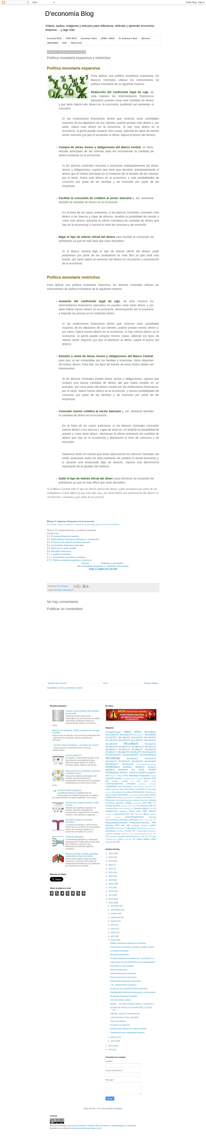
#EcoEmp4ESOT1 (114, 755)
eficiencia (144, 800)
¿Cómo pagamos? (74, 755)
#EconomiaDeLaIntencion (146, 764)
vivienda (109, 842)
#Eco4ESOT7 (137, 740)
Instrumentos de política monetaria (69, 557)
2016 (110, 891)
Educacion (110, 800)
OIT (154, 820)
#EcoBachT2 (150, 747)
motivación (133, 820)
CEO (138, 781)
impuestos (123, 811)
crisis (108, 789)
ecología (138, 797)
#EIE (133, 770)
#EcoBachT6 (150, 749)
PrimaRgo (120, 831)
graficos (145, 808)
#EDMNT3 (152, 767)
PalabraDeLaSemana (139, 823)
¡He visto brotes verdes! (120, 1000)
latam (141, 814)
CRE (154, 786)
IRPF (133, 814)
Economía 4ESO (54, 38)
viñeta (153, 839)
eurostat (116, 806)
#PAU (126, 776)
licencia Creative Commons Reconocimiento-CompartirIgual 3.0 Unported (103, 1126)
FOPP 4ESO (71, 38)
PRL (134, 831)
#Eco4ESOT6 (124, 740)
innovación (110, 814)
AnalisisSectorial (129, 778)
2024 (110, 861)
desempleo (123, 795)
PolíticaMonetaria (132, 828)
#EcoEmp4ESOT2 (131, 755)
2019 (110, 880)
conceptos (130, 784)
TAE (142, 836)
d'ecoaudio (152, 789)
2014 (110, 899)
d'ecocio (109, 792)
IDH (151, 808)
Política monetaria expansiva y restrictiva (72, 560)
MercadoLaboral (112, 820)
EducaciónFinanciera (124, 800)
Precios (143, 828)
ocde (146, 820)
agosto (114, 921)
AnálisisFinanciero (114, 778)
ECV (154, 797)
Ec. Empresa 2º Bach (128, 38)
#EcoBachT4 (124, 749)
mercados (123, 820)
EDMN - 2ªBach (108, 38)
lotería (108, 817)
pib (122, 825)
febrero (114, 1037)
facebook (123, 806)
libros (146, 814)
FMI (150, 806)
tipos (154, 836)
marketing (152, 817)
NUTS (141, 820)
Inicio (105, 683)
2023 (110, 865)
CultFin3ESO (129, 789)
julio (113, 925)
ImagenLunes (112, 811)
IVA (136, 814)
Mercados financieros (61, 551)
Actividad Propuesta (139, 775)
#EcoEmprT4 (124, 761)
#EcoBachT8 (123, 752)
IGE (154, 808)
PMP (128, 825)
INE (145, 811)
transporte (128, 839)
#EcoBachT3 (111, 749)
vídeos (146, 839)
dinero (153, 795)
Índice (131, 811)
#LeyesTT (113, 776)
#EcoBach (58, 590)
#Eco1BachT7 (138, 735)
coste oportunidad (124, 786)
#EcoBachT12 (138, 747)
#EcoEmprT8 (128, 764)
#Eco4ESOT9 (111, 744)
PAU (154, 822)
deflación (114, 795)
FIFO (138, 806)
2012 (110, 1046)
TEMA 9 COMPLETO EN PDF (103, 569)
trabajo (120, 839)
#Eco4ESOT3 (137, 737)
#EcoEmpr (113, 758)
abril (113, 936)
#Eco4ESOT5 (111, 740)
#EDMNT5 (110, 770)
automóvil (139, 778)
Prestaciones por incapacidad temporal (127, 1032)
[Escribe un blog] (78, 586)
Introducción (52, 533)
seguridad (121, 836)
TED (146, 836)
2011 (110, 1049)
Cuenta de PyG (117, 789)
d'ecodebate (117, 792)
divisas (119, 797)
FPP (154, 806)
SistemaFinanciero (133, 836)
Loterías (118, 817)
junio (113, 929)
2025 (110, 857)
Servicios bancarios (118, 970)
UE (134, 839)
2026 (110, 853)
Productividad (141, 831)
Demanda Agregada (74, 837)
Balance (147, 778)
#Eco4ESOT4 (150, 737)
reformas (125, 834)
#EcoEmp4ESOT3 (148, 755)
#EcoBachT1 (150, 744)
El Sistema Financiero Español (123, 996)
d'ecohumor (138, 792)
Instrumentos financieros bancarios (67, 545)
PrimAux (128, 831)
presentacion (151, 828)
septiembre (116, 917)
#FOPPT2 (133, 773)
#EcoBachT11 (125, 747)
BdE (107, 781)
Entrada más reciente (57, 683)
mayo (113, 932)
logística (153, 814)
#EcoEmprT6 (150, 761)
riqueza (150, 834)
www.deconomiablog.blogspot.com (86, 1128)
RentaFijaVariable (139, 834)
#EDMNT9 (123, 770)
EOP (65, 43)
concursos (142, 784)
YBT (118, 842)
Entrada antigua (151, 683)
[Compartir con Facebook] (84, 586)
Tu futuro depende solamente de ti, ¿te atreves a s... (132, 958)
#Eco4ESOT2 (124, 737)
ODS (150, 820)
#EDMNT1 (127, 767)
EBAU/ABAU (52, 43)
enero (113, 1041)
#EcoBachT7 (111, 752)
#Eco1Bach (150, 732)
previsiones (111, 831)
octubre (114, 913)
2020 (110, 876)
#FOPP (152, 769)
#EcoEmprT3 (111, 761)
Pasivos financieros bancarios (123, 977)
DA (155, 792)
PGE (117, 825)
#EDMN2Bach (113, 767)
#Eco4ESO (150, 734)
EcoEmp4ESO (128, 797)
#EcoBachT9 (68, 590)
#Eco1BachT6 (126, 735)
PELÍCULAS (76, 43)
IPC (128, 814)
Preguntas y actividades (112, 563)
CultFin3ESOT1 (141, 789)
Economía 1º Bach (89, 38)
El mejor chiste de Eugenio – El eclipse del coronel (76, 745)
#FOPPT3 (142, 773)
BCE (154, 778)
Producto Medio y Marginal (69, 790)
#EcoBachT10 (112, 747)
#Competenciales (113, 732)
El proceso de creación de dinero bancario (70, 542)
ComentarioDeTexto (114, 784)
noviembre (116, 910)
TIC (150, 836)
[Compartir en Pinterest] (87, 586)
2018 (110, 884)
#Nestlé (120, 776)
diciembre (115, 906)
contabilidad (111, 786)
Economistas (147, 797)
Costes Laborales (145, 786)
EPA (150, 803)
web (114, 842)
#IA (107, 776)
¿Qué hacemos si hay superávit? (124, 1017)
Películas (110, 825)
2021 (110, 872)
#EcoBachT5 (137, 749)
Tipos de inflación (118, 1021)
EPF (154, 803)
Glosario (85, 563)
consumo (152, 784)
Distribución (111, 797)
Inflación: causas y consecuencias (125, 1014)
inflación (152, 811)
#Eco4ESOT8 (150, 740)
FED (133, 806)
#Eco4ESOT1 (111, 737)
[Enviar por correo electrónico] (75, 586)
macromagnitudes (134, 817)
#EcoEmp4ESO (149, 752)
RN (155, 834)
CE (132, 781)
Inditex (138, 811)
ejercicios (120, 803)
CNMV (146, 781)
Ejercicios (145, 38)
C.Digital (124, 781)
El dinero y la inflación (120, 1025)
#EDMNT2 (140, 767)
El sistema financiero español (65, 536)
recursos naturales (113, 834)
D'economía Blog (69, 13)
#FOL (142, 769)
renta (131, 834)
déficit (108, 795)
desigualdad (133, 795)
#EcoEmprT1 (132, 758)
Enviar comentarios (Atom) (71, 688)
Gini (120, 808)
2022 (110, 869)
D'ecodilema (127, 792)
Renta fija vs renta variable (63, 548)
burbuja (115, 781)
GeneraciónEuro (112, 808)
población (136, 825)
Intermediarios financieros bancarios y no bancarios (75, 539)
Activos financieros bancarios (123, 973)
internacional (120, 814)
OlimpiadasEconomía (116, 822)
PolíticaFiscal (120, 828)
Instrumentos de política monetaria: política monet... (132, 947)
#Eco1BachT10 (112, 735)
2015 (110, 895)
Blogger (118, 1108)
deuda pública (144, 795)
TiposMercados (111, 839)
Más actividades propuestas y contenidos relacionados (103, 566)
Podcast (144, 825)
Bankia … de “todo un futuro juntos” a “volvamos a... (132, 1004)
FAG (129, 806)
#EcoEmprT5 (137, 761)
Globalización (128, 808)
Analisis (153, 776)
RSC (107, 836)
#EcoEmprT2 (150, 758)
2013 (110, 903)
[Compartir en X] (81, 586)
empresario (137, 803)
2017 (110, 887)
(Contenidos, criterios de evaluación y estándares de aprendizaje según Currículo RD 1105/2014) (83, 524)
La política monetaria (61, 554)
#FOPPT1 (124, 773)
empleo (128, 803)
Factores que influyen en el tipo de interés (128, 1029)
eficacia (136, 800)
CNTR (154, 781)
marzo (114, 940)
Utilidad (139, 839)
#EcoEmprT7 (112, 764)
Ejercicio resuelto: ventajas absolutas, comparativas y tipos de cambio (82, 855)
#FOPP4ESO (112, 772)
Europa (109, 806)
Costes (135, 786)
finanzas (144, 806)
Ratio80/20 (152, 831)
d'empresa (149, 792)
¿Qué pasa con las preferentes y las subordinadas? (132, 962)
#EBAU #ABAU (132, 732)
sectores (113, 836)
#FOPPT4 (152, 773)
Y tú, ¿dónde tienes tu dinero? (123, 985)
